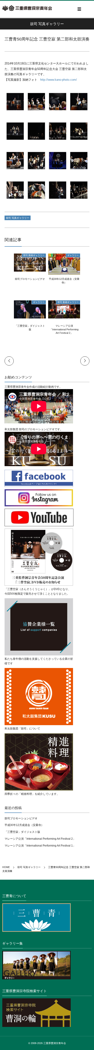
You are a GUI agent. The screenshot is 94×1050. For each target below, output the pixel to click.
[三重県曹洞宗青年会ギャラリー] (47, 965)
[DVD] (39, 557)
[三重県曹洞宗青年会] (27, 8)
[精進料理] (39, 762)
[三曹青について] (47, 917)
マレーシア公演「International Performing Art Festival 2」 (64, 329)
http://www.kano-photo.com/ (58, 79)
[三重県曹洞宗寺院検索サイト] (47, 1012)
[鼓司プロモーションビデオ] (30, 269)
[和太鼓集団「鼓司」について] (39, 696)
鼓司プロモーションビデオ (30, 279)
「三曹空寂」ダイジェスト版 (22, 832)
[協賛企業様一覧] (39, 626)
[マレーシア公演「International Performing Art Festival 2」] (64, 316)
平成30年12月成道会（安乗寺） (24, 825)
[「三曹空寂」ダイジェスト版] (30, 316)
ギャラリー (73, 255)
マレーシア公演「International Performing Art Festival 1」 (40, 845)
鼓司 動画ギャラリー (33, 255)
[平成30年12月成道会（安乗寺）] (64, 272)
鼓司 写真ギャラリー (17, 217)
